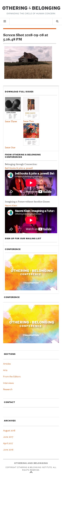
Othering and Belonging (31, 463)
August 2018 (9, 430)
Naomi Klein (11, 205)
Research (7, 389)
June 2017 (8, 436)
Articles (7, 363)
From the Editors (12, 376)
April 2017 (8, 443)
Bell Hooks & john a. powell (19, 168)
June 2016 (8, 449)
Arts (5, 370)
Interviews (8, 383)
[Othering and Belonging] (31, 8)
